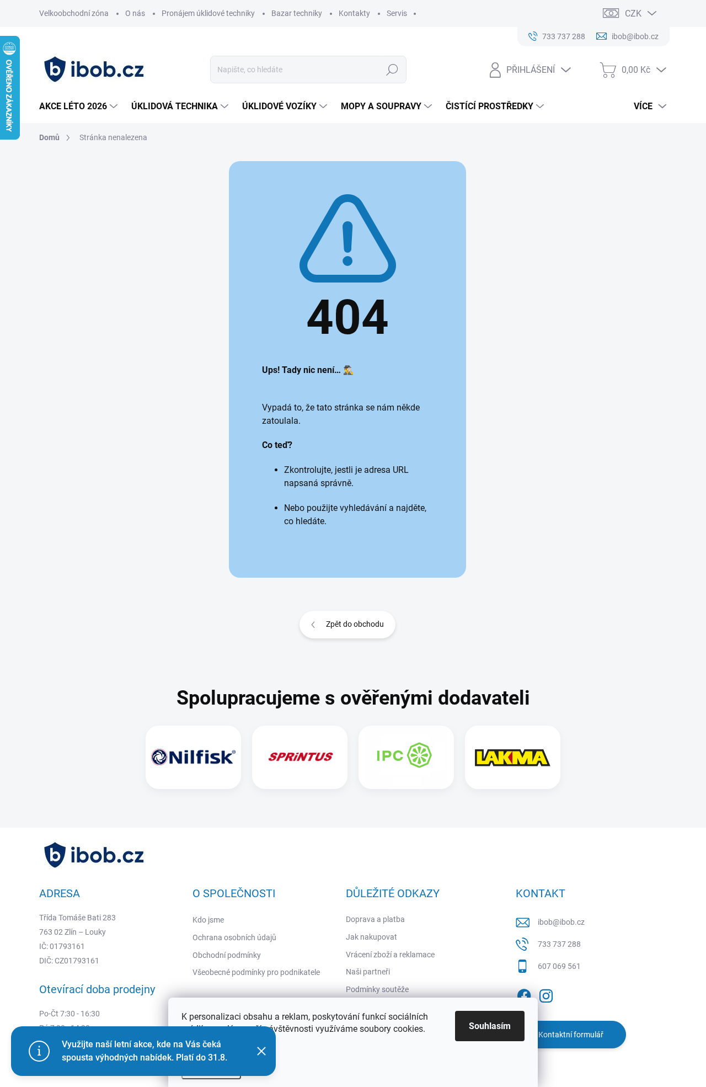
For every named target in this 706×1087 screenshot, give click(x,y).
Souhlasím (490, 1026)
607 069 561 (559, 966)
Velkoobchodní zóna (74, 13)
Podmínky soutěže (377, 989)
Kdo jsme (208, 919)
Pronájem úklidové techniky (208, 13)
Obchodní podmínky (226, 955)
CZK (633, 13)
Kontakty (354, 13)
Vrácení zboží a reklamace (390, 954)
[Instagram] (546, 993)
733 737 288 (559, 944)
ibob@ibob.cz (561, 922)
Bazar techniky (296, 13)
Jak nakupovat (371, 937)
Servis (397, 13)
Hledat (392, 69)
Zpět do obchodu (355, 624)
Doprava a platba (375, 919)
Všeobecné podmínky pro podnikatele (256, 972)
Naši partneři (368, 971)
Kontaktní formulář (570, 1034)
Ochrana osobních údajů (234, 937)
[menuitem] (79, 106)
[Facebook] (524, 993)
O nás (135, 13)
